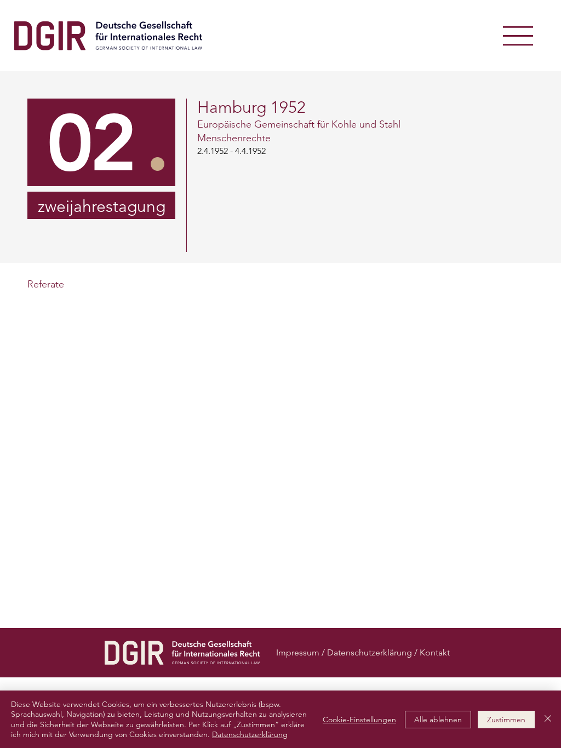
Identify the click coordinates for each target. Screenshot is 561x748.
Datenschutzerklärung (250, 734)
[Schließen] (547, 719)
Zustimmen (506, 719)
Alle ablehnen (438, 719)
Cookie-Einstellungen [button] (359, 719)
